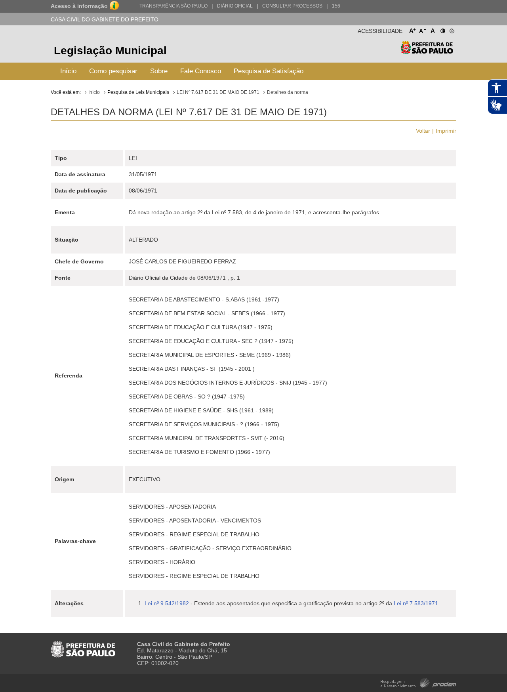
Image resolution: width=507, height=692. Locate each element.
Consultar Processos (292, 6)
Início (68, 71)
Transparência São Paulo (173, 6)
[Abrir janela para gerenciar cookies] (451, 29)
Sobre (159, 71)
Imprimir (446, 131)
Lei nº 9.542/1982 (167, 603)
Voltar (423, 131)
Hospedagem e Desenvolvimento (418, 682)
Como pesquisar (113, 71)
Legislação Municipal (110, 50)
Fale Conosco (200, 71)
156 (336, 6)
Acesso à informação (79, 6)
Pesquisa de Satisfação (268, 71)
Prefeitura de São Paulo (426, 52)
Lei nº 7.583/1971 (416, 603)
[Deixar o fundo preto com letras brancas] (442, 29)
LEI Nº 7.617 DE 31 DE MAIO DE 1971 (218, 92)
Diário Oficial (235, 6)
